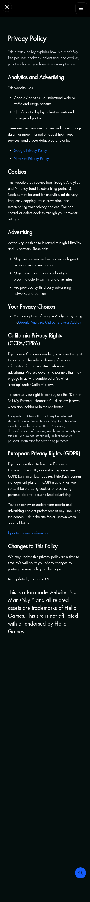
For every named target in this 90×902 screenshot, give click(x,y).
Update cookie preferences (28, 532)
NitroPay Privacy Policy (31, 158)
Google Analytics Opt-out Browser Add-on (49, 322)
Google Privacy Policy (30, 150)
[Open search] (80, 873)
